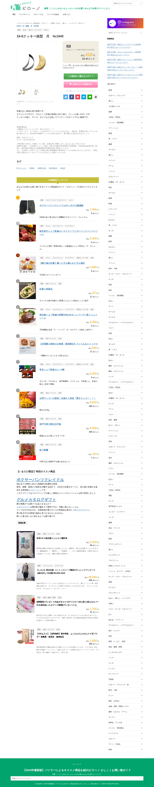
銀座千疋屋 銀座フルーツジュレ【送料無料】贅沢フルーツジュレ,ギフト (125, 61)
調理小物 (42, 168)
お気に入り (67, 14)
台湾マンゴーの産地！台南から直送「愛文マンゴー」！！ (67, 398)
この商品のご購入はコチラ (79, 76)
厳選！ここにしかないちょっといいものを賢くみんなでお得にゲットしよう (77, 774)
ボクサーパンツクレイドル (40, 479)
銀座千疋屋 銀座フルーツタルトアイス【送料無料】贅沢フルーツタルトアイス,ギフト (125, 76)
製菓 (32, 168)
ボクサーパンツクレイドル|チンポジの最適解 (61, 205)
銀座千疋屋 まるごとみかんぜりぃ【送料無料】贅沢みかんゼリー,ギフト (124, 53)
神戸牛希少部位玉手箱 (50, 424)
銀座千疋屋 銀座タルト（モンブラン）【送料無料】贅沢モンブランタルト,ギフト (125, 68)
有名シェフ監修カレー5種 (51, 369)
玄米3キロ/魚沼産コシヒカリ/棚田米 (51, 538)
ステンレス (22, 168)
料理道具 (53, 168)
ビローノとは (38, 14)
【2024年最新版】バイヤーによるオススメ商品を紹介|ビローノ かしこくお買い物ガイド (77, 770)
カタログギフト (23, 507)
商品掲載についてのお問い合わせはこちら (81, 91)
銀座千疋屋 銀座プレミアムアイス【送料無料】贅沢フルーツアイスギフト (124, 45)
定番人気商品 (45, 289)
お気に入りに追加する (82, 84)
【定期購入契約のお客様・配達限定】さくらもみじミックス (68, 344)
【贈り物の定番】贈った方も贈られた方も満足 (62, 263)
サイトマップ (77, 764)
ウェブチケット (24, 14)
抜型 (63, 168)
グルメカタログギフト (36, 499)
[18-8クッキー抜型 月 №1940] (83, 97)
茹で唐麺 (43, 450)
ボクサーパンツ (35, 490)
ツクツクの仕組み (53, 14)
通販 (14, 14)
